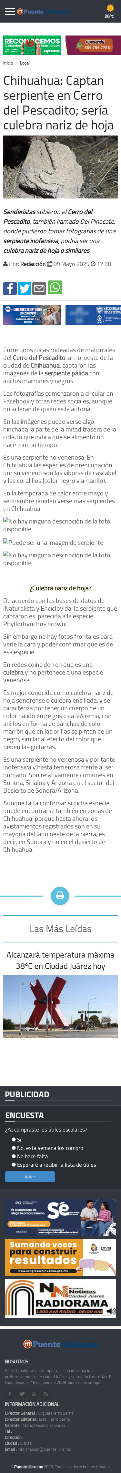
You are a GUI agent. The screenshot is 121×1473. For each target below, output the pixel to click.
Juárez (18, 1443)
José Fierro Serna (37, 1419)
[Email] (39, 288)
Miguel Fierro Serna (39, 1413)
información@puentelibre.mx (38, 1449)
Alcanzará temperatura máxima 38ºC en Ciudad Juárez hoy (60, 960)
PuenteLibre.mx (29, 1466)
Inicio (8, 63)
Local (25, 63)
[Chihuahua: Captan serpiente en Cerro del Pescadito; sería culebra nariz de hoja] (10, 288)
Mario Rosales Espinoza (35, 1425)
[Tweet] (24, 288)
